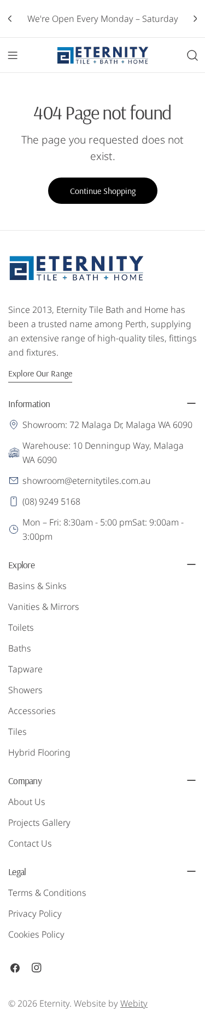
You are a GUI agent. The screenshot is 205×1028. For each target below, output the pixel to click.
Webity (134, 1003)
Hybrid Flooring (39, 752)
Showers (25, 690)
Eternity (54, 1003)
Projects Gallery (39, 822)
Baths (19, 648)
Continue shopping (103, 190)
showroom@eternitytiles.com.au (86, 481)
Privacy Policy (35, 913)
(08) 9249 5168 (51, 501)
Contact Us (30, 843)
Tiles (17, 732)
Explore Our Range (40, 373)
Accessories (32, 711)
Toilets (21, 627)
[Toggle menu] (13, 55)
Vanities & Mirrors (43, 607)
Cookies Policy (36, 934)
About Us (26, 802)
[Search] (192, 55)
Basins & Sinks (37, 586)
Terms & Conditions (47, 893)
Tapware (25, 669)
